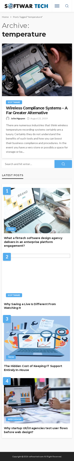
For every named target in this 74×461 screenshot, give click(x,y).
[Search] (67, 6)
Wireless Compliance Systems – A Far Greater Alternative (36, 110)
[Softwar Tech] (26, 6)
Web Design (14, 419)
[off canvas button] (57, 6)
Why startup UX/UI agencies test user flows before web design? (35, 430)
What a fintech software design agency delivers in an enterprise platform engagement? (33, 242)
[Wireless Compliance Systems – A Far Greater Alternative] (37, 70)
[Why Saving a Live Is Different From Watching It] (37, 276)
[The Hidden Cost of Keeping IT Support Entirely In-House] (37, 338)
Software (14, 102)
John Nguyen (18, 118)
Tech (11, 229)
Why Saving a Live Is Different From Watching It (30, 306)
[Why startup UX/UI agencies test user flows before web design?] (37, 401)
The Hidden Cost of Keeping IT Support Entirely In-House (33, 368)
